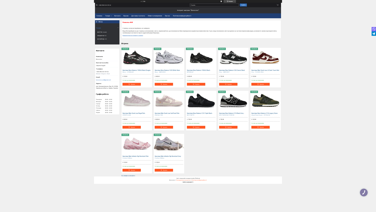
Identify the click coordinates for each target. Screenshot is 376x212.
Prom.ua (197, 178)
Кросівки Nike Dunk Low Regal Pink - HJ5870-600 (134, 114)
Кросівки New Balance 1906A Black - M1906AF (199, 71)
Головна (99, 16)
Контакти (117, 16)
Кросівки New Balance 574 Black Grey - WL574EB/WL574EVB (231, 114)
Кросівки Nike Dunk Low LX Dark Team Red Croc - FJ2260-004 (265, 71)
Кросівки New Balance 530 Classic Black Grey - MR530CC (232, 71)
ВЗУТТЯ (99, 32)
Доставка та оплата (138, 16)
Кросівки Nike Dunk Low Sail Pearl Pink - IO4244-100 (167, 114)
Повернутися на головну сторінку (132, 35)
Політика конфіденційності (199, 180)
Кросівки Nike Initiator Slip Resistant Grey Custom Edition (168, 157)
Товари (107, 16)
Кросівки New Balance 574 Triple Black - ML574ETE (200, 114)
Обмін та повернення (155, 16)
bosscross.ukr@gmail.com (103, 80)
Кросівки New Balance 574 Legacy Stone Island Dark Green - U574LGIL (264, 114)
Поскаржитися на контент (183, 180)
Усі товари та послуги (127, 175)
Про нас (167, 16)
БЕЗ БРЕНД (100, 39)
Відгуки (125, 16)
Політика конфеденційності (182, 16)
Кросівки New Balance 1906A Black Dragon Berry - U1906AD (136, 71)
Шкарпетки (100, 35)
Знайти (243, 5)
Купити (133, 84)
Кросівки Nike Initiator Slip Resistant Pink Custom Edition (135, 157)
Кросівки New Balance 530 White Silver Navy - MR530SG (167, 71)
